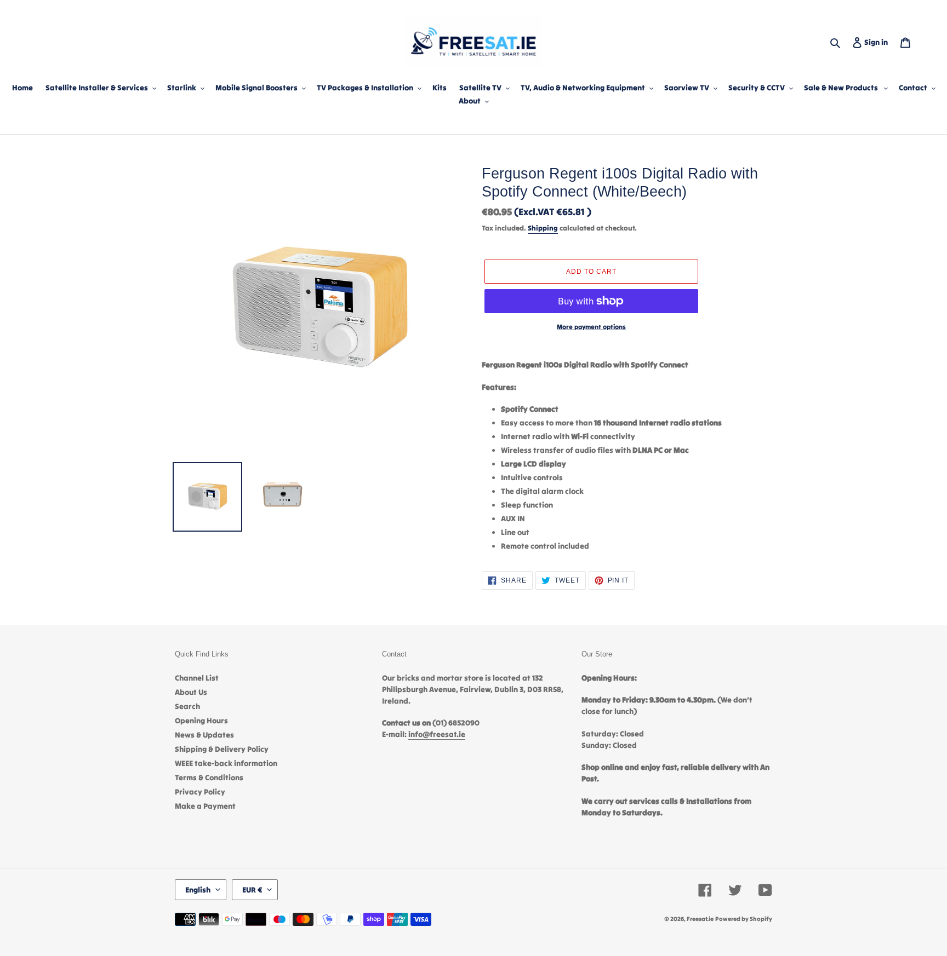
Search (187, 706)
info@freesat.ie (436, 734)
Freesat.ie (700, 919)
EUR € (252, 890)
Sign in (878, 42)
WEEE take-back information (226, 763)
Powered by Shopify (743, 919)
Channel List (197, 678)
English (197, 890)
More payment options (591, 326)
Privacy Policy (200, 792)
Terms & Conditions (209, 777)
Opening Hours (201, 720)
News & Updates (204, 735)
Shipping (543, 228)
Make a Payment (205, 806)
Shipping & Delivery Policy (222, 749)
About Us (191, 692)
